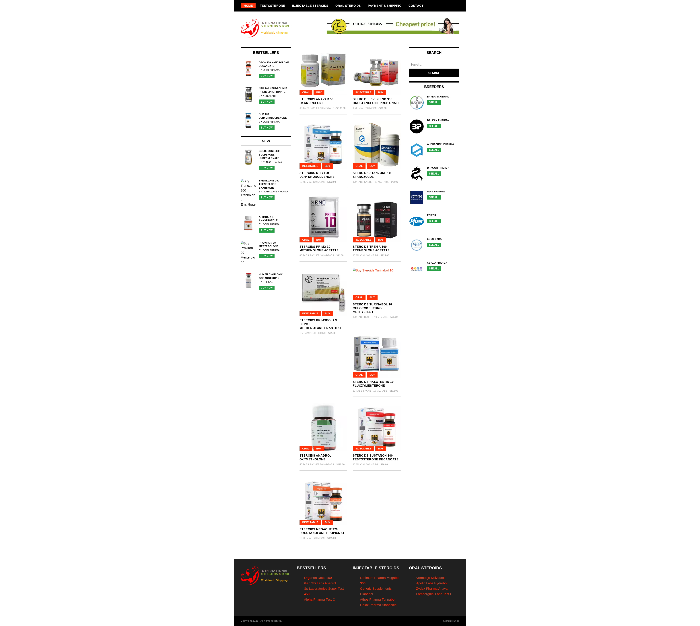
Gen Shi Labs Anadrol (320, 583)
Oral (306, 92)
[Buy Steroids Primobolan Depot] (323, 292)
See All (434, 102)
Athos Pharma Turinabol (377, 599)
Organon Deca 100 (318, 578)
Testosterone (272, 5)
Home (248, 5)
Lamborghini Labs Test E (434, 594)
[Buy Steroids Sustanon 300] (377, 427)
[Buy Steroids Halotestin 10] (377, 354)
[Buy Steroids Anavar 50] (323, 71)
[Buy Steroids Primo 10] (323, 218)
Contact (416, 5)
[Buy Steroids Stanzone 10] (377, 145)
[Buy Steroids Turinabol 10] (377, 284)
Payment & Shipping (384, 5)
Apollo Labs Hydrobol (431, 583)
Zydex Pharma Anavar (432, 588)
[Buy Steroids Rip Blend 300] (377, 71)
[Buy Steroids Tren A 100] (377, 218)
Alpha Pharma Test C (319, 599)
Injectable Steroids (310, 5)
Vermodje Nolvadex (430, 578)
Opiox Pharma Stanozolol (378, 605)
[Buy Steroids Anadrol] (323, 427)
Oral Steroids (348, 5)
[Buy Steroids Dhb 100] (323, 145)
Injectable (363, 92)
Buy (319, 92)
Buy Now (267, 75)
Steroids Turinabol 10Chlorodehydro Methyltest (372, 308)
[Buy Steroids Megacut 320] (323, 501)
